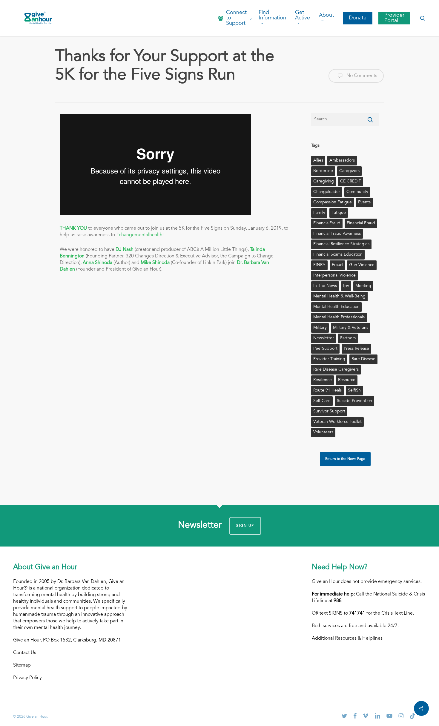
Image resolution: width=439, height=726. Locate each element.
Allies (318, 161)
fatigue (338, 213)
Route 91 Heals (327, 391)
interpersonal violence (334, 276)
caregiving (323, 181)
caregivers (349, 171)
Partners (348, 338)
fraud (337, 265)
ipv (346, 286)
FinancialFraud (326, 223)
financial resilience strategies (341, 244)
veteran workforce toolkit (337, 422)
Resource (346, 380)
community (357, 192)
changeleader (326, 192)
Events (364, 202)
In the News (325, 286)
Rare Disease (363, 359)
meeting (363, 286)
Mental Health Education (336, 307)
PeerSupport (325, 349)
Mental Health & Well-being (339, 296)
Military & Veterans (350, 328)
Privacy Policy (27, 678)
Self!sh (354, 391)
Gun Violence (361, 265)
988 (338, 600)
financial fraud (361, 223)
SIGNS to (347, 613)
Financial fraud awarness (337, 234)
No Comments (361, 75)
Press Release (356, 349)
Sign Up (245, 526)
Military (320, 328)
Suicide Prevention (354, 401)
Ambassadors (342, 161)
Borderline (323, 171)
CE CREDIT (350, 181)
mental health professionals (339, 317)
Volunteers (323, 432)
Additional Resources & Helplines (347, 638)
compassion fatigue (332, 202)
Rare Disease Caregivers (336, 370)
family (319, 213)
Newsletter (323, 338)
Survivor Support (329, 411)
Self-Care (322, 401)
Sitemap (22, 665)
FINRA (319, 265)
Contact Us (24, 652)
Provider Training (329, 359)
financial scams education (338, 255)
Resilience (322, 380)
